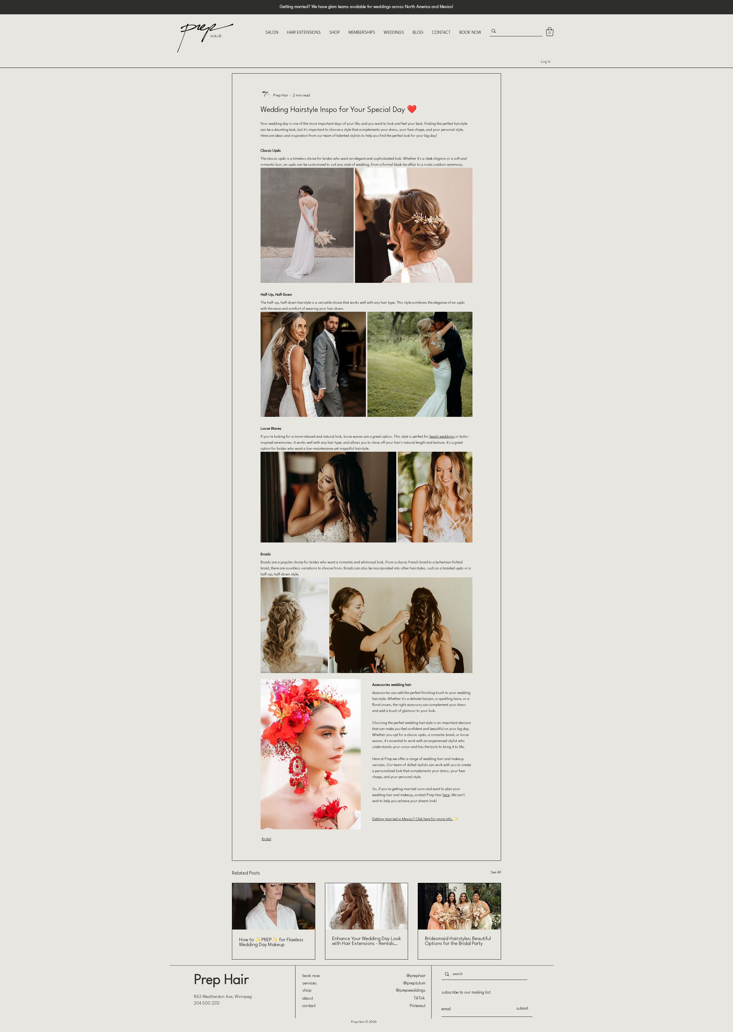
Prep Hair (221, 980)
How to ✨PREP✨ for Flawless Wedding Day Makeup (271, 942)
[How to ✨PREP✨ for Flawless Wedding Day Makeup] (273, 906)
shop (307, 990)
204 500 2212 (207, 1003)
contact (309, 1006)
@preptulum (414, 983)
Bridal (266, 839)
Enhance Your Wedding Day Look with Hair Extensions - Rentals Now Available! (366, 941)
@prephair (416, 976)
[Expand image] (307, 225)
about (307, 999)
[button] (272, 33)
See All (495, 872)
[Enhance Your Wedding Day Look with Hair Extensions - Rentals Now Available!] (366, 906)
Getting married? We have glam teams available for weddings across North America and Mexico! (367, 7)
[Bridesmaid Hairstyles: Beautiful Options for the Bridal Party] (459, 906)
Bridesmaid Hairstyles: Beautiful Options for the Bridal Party (458, 941)
